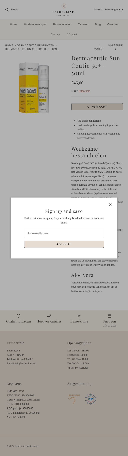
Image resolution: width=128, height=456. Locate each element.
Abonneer (64, 244)
